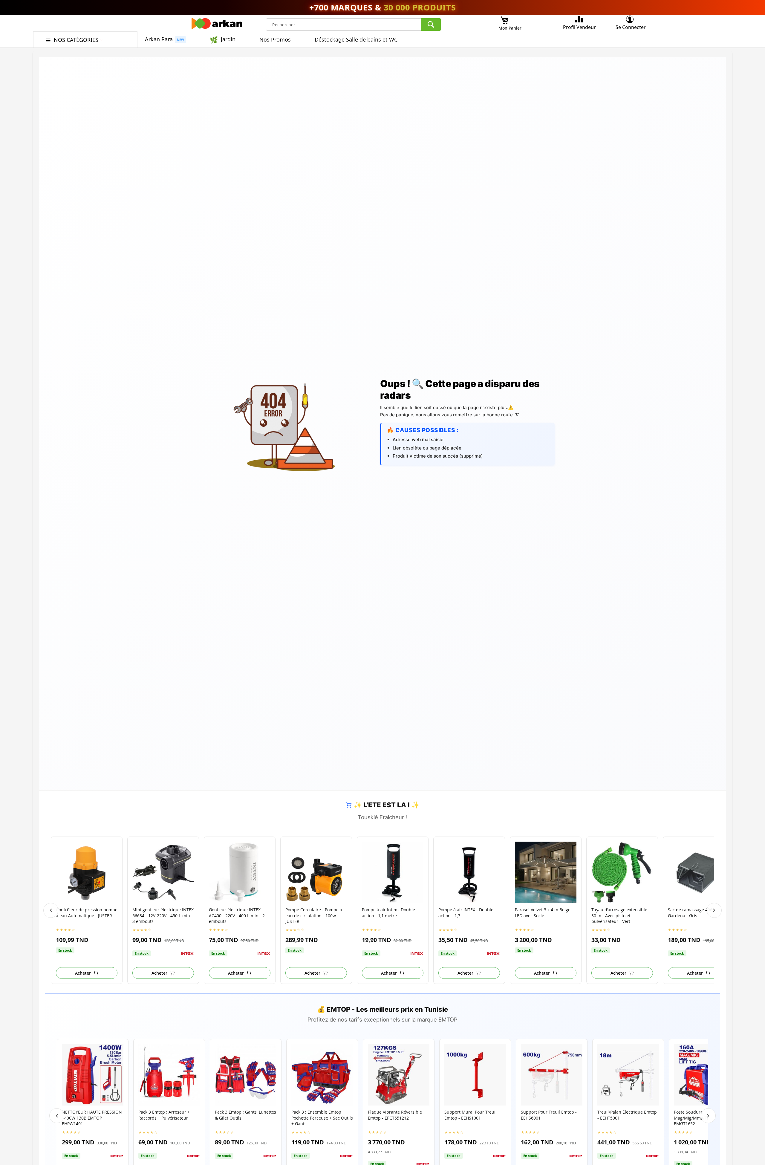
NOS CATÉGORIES (77, 39)
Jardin (228, 39)
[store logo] (217, 25)
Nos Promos (275, 39)
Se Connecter (631, 27)
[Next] (714, 910)
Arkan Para (159, 39)
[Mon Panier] (504, 18)
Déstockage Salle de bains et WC (356, 39)
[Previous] (50, 910)
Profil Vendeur (579, 27)
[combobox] (353, 24)
